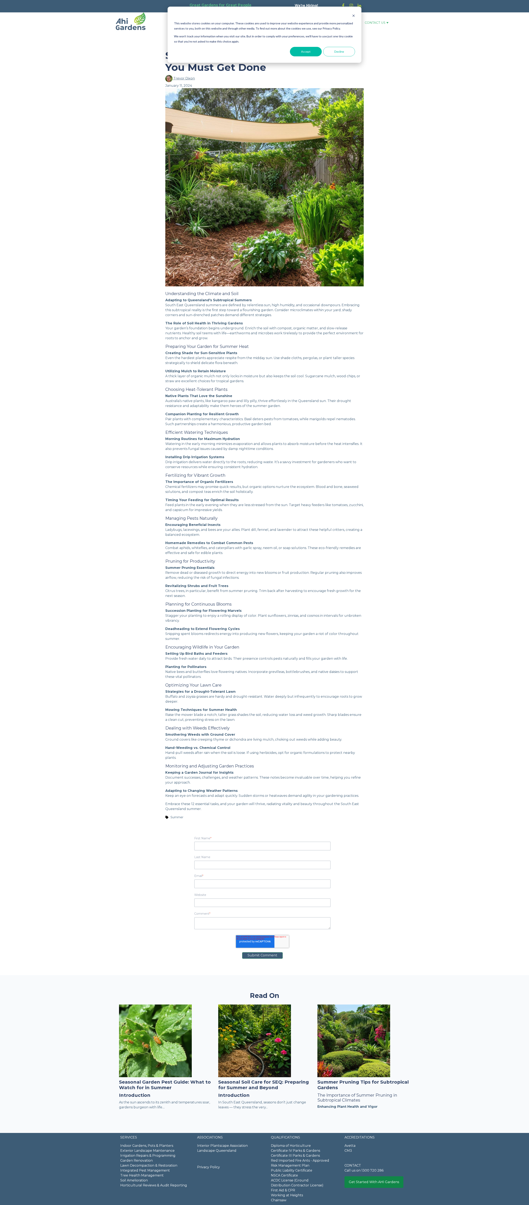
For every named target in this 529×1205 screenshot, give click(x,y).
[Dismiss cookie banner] (353, 15)
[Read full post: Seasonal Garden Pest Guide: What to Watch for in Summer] (155, 1041)
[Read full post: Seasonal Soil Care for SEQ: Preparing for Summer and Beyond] (254, 1041)
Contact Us (375, 23)
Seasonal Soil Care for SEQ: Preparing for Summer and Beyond (263, 1084)
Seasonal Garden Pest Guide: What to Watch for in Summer (165, 1084)
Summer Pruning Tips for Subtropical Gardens (363, 1084)
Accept (306, 51)
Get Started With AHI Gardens (374, 1182)
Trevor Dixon (184, 78)
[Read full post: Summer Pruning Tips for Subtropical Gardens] (353, 1041)
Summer (176, 817)
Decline (339, 51)
